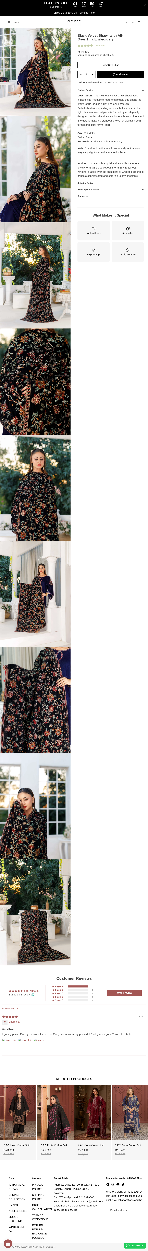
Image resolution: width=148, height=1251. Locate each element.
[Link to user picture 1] (9, 1045)
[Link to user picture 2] (25, 1045)
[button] (58, 986)
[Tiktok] (123, 1184)
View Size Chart (110, 65)
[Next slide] (32, 1112)
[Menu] (9, 22)
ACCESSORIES (18, 1211)
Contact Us (82, 196)
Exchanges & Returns (88, 189)
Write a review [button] (124, 993)
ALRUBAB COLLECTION (22, 1247)
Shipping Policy (85, 183)
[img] (10, 1016)
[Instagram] (113, 1184)
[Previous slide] (4, 1112)
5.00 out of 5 (31, 991)
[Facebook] (108, 1184)
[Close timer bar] (145, 4)
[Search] (126, 22)
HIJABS (13, 1205)
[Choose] (32, 1135)
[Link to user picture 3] (41, 1045)
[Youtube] (118, 1184)
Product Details (85, 90)
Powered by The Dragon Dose (44, 1247)
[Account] (133, 22)
